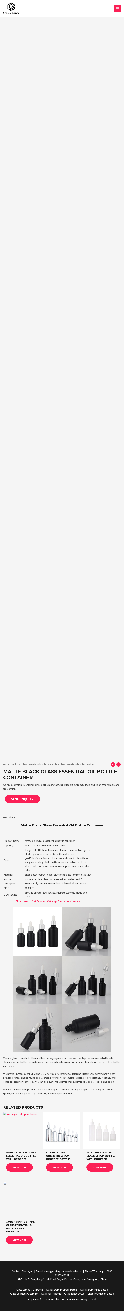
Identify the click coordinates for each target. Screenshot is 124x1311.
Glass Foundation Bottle (101, 1293)
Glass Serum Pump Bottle (94, 1289)
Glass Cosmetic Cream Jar (24, 1293)
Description (10, 817)
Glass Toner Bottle (74, 1293)
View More (19, 1167)
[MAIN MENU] (117, 8)
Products (15, 764)
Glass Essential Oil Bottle (34, 764)
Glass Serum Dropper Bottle (61, 1289)
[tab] (10, 817)
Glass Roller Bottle (51, 1293)
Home (6, 764)
